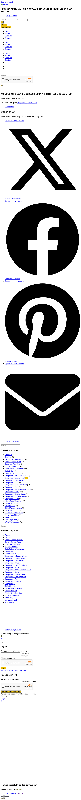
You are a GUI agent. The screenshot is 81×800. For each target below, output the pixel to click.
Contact (8, 38)
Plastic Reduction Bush (14, 512)
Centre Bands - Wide (13, 461)
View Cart (20, 793)
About (7, 33)
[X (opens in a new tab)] (7, 66)
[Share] (6, 796)
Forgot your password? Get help (13, 670)
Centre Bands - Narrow (14, 459)
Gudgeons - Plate (12, 487)
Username (25, 653)
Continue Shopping (8, 793)
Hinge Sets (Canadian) (13, 501)
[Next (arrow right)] (4, 798)
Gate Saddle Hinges (12, 473)
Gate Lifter (9, 471)
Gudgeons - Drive (12, 482)
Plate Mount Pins (12, 515)
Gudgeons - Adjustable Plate (16, 475)
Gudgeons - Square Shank (15, 494)
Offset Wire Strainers (13, 508)
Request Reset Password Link (11, 691)
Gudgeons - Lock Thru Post (16, 485)
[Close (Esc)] (8, 796)
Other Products (11, 510)
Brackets (8, 455)
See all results (6, 27)
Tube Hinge (9, 517)
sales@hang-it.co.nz (13, 629)
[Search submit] (2, 22)
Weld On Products (12, 522)
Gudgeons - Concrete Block (16, 480)
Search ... (4, 20)
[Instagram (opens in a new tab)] (7, 71)
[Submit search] (2, 85)
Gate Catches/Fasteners (14, 468)
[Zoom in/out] (2, 796)
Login (3, 668)
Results (4, 25)
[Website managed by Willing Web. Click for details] (4, 796)
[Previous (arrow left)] (2, 798)
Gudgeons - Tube (12, 499)
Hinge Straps (10, 503)
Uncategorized (11, 519)
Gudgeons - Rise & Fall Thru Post (18, 489)
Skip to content (7, 2)
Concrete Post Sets (12, 464)
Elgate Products (11, 466)
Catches (8, 457)
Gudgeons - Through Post (15, 496)
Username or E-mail (28, 681)
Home (7, 31)
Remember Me (9, 658)
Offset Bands (10, 506)
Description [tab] (9, 107)
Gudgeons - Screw (12, 492)
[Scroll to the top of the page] (1, 636)
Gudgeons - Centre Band (27, 103)
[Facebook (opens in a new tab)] (7, 69)
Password (24, 656)
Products (8, 36)
